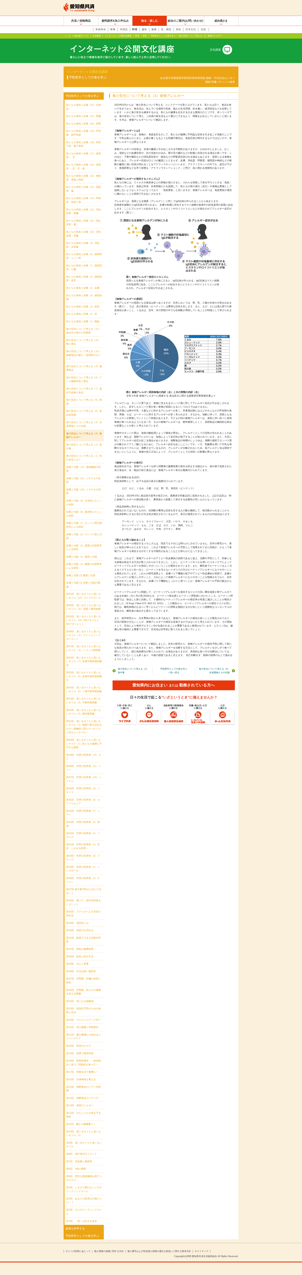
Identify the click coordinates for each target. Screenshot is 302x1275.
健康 (154, 29)
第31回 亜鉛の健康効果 (80, 949)
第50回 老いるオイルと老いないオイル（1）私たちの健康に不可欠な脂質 (84, 743)
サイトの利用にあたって (78, 1251)
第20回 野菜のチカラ (78, 1045)
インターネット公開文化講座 (118, 36)
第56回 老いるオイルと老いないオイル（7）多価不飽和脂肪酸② (84, 661)
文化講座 (96, 36)
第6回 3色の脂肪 (76, 1168)
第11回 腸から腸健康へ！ (81, 1124)
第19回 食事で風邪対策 (80, 1053)
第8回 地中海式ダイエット (81, 1153)
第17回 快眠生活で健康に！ (82, 1071)
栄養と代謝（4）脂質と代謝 (81, 556)
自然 (203, 29)
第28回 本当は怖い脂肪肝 (81, 971)
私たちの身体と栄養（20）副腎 (83, 123)
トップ (67, 36)
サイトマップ (201, 1251)
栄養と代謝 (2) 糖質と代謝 (80, 575)
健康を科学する (75, 1228)
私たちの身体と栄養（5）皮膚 (82, 287)
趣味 (144, 29)
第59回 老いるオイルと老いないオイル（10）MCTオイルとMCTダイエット (83, 620)
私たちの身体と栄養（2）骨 (81, 313)
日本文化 (190, 29)
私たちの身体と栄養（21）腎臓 (83, 116)
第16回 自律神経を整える (81, 1079)
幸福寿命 (100, 29)
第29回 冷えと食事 (77, 963)
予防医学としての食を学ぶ (163, 36)
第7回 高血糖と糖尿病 (79, 1161)
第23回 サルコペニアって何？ (83, 1019)
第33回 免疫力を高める (80, 930)
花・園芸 (166, 29)
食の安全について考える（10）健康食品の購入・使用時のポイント (83, 355)
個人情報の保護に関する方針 (109, 1251)
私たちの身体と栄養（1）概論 (82, 321)
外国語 (124, 29)
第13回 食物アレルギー (80, 1105)
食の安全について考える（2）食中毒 (133, 671)
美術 (178, 29)
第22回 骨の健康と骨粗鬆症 (82, 1027)
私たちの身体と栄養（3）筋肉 (82, 306)
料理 (134, 29)
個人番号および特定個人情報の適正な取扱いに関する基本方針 (159, 1251)
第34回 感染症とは (77, 923)
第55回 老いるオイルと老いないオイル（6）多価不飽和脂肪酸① (84, 676)
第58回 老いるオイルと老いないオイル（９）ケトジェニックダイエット (83, 635)
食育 (145, 36)
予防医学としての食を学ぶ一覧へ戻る (173, 671)
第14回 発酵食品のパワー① (82, 1098)
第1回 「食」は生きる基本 (81, 1221)
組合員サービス (81, 36)
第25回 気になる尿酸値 (80, 1001)
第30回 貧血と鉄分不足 (80, 956)
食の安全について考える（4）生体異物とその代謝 (214, 671)
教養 (113, 29)
